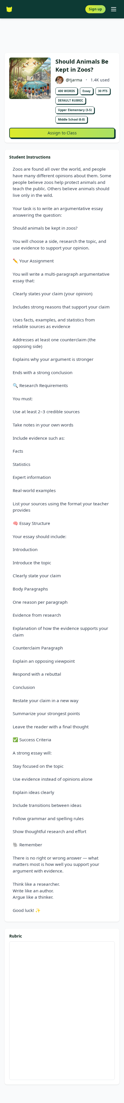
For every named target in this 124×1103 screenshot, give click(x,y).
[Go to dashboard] (9, 9)
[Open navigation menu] (113, 9)
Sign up (95, 9)
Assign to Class (62, 133)
